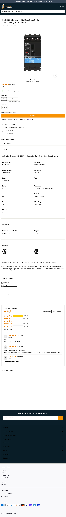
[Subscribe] (60, 418)
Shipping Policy (5, 475)
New (4, 99)
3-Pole (44, 164)
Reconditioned (12, 99)
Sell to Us (3, 484)
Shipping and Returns (7, 139)
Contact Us (4, 472)
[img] (12, 335)
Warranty (3, 482)
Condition (4, 95)
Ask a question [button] (57, 311)
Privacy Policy (5, 480)
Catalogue (6, 282)
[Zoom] (55, 75)
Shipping (3, 112)
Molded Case (37, 164)
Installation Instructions (10, 286)
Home (2, 17)
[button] (5, 84)
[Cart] (60, 6)
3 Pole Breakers (10, 17)
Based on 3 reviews (9, 312)
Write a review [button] (47, 311)
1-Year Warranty (6, 143)
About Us (3, 470)
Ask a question (5, 295)
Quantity (3, 104)
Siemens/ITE (5, 25)
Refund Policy (5, 477)
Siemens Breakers (7, 172)
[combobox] (33, 11)
